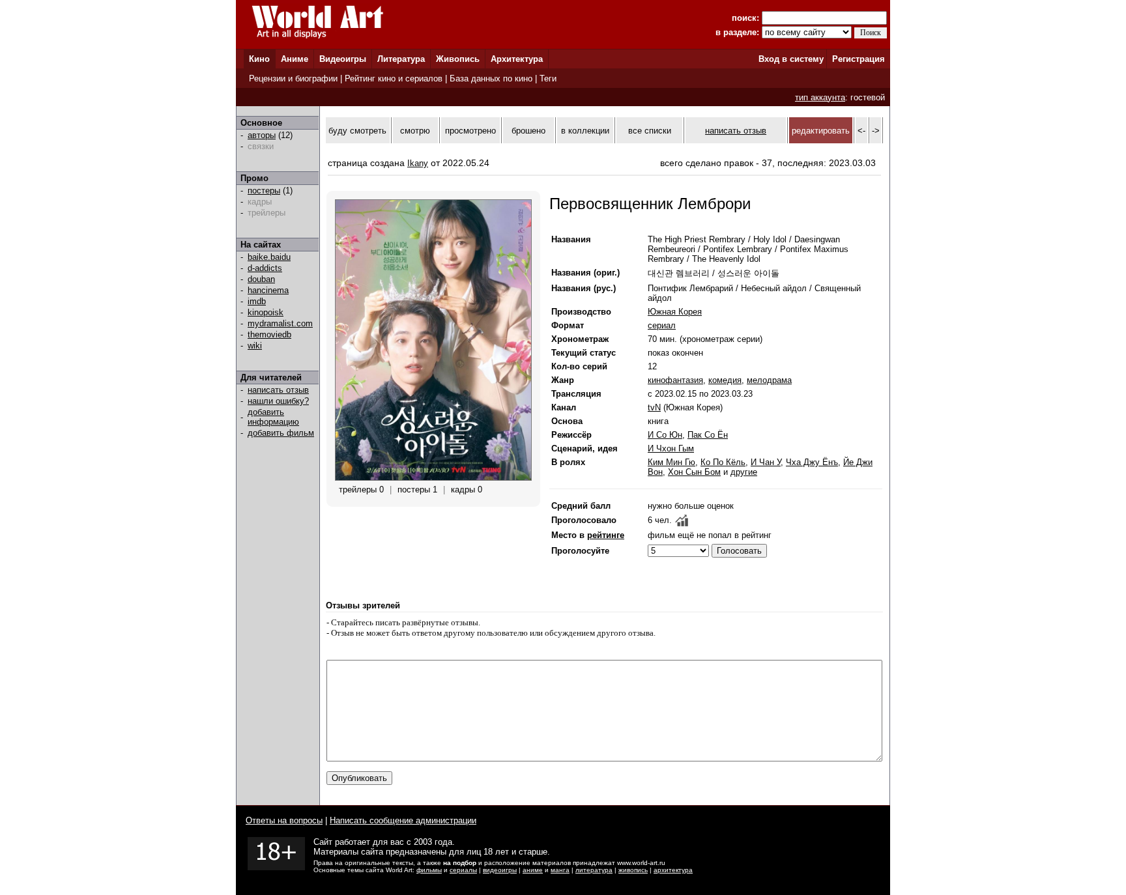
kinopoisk (265, 312)
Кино (259, 59)
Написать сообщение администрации (403, 820)
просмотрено (470, 130)
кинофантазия (675, 380)
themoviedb (269, 334)
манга (560, 870)
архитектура (673, 870)
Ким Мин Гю (671, 462)
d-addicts (265, 268)
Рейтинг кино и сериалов (393, 78)
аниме (533, 870)
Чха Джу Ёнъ (812, 462)
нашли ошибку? (278, 401)
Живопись (458, 59)
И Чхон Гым (671, 448)
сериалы (463, 870)
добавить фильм (281, 433)
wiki (255, 345)
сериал (662, 325)
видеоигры (500, 870)
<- (861, 130)
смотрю (415, 130)
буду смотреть (357, 130)
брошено (528, 130)
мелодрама (769, 380)
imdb (257, 301)
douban (261, 279)
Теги (548, 78)
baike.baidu (269, 257)
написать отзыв (278, 390)
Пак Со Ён (707, 435)
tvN (654, 407)
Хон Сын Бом (694, 472)
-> (876, 130)
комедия (725, 380)
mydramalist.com (280, 323)
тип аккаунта (820, 97)
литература (594, 870)
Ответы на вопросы (284, 820)
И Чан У (766, 462)
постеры (264, 190)
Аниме (294, 59)
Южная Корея (675, 312)
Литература (401, 59)
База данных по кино (491, 78)
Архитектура (517, 59)
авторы (262, 135)
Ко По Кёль (722, 462)
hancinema (268, 290)
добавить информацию (273, 417)
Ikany (417, 163)
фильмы (429, 870)
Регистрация (858, 59)
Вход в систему (791, 59)
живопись (633, 870)
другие (743, 472)
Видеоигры (342, 59)
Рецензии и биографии (293, 78)
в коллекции (585, 130)
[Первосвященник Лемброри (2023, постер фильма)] (433, 478)
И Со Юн (665, 435)
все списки (649, 130)
